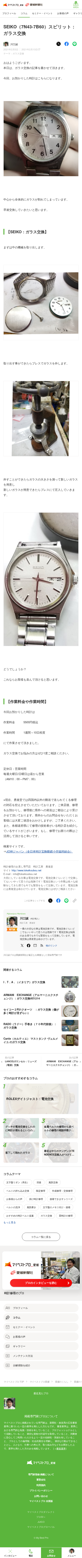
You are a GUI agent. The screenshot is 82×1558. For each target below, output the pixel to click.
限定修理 (40, 1190)
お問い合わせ (41, 1496)
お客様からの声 (14, 1198)
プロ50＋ (41, 1516)
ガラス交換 (18, 53)
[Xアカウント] (22, 945)
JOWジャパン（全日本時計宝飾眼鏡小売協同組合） (39, 851)
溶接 (39, 1182)
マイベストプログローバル (41, 1526)
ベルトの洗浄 (13, 1207)
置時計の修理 (66, 1215)
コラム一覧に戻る (41, 1237)
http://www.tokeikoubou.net (26, 870)
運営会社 (41, 1479)
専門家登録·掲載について (41, 1474)
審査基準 (61, 1448)
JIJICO (41, 1521)
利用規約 (41, 1485)
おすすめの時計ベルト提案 (20, 1215)
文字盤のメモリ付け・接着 (56, 1207)
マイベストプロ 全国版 (41, 1501)
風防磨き (31, 1207)
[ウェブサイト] (35, 945)
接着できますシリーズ (61, 1198)
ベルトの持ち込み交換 (17, 1190)
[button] (51, 945)
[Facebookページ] (28, 945)
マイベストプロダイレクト (41, 1511)
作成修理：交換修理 (62, 1190)
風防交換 (53, 1182)
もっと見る (9, 1222)
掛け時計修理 (36, 1198)
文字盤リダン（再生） (17, 1182)
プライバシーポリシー (41, 1490)
